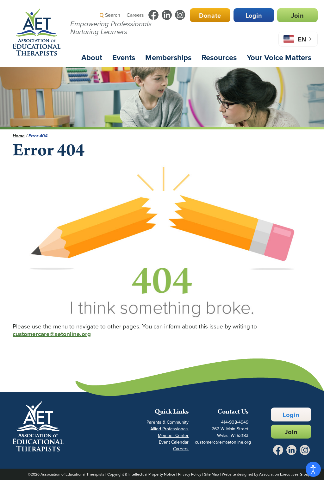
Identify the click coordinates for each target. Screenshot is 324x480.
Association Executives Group (284, 474)
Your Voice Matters (279, 58)
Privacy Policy (189, 474)
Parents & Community (167, 422)
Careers (135, 15)
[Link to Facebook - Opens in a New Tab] (153, 15)
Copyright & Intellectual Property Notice (141, 474)
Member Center (173, 435)
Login (254, 15)
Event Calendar (174, 442)
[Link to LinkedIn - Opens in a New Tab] (167, 15)
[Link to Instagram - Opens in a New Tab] (180, 15)
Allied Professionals (169, 429)
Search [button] (112, 15)
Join (297, 15)
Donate (210, 15)
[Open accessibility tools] (313, 469)
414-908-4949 (234, 422)
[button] (205, 30)
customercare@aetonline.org (52, 334)
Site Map (211, 474)
